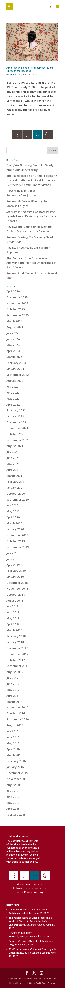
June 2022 (13, 392)
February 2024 (16, 363)
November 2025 (17, 303)
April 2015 (13, 808)
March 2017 (14, 702)
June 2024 (13, 339)
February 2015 (16, 814)
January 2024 (15, 369)
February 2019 (16, 571)
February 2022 (16, 410)
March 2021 (14, 476)
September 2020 (17, 499)
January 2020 (15, 529)
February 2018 (16, 636)
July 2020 (12, 505)
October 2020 (15, 493)
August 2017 (14, 672)
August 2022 (14, 381)
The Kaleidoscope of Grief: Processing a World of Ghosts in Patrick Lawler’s (31, 180)
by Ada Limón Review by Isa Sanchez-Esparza (31, 216)
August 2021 (14, 446)
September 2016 (17, 719)
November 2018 (17, 588)
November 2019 (17, 535)
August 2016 (14, 725)
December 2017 (17, 648)
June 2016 (13, 737)
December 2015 (17, 773)
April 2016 (13, 749)
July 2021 (12, 452)
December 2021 (17, 422)
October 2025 (15, 309)
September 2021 (17, 440)
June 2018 (13, 612)
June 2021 (13, 458)
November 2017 (17, 654)
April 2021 (13, 470)
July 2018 (12, 606)
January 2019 (15, 577)
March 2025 (14, 321)
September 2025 (17, 315)
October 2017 (15, 660)
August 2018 (14, 600)
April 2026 (13, 291)
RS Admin (15, 74)
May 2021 (13, 464)
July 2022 (12, 386)
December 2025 (17, 297)
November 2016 (17, 707)
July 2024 (12, 333)
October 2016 (15, 713)
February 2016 (16, 761)
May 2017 (13, 690)
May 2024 (13, 345)
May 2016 (13, 743)
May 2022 (13, 398)
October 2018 (15, 594)
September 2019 (17, 547)
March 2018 (14, 630)
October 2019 (15, 541)
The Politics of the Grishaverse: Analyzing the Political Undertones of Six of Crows (31, 262)
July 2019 (12, 553)
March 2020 (14, 523)
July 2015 (12, 791)
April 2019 (13, 565)
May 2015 (13, 803)
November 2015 (17, 779)
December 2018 (17, 583)
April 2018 (13, 624)
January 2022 (15, 416)
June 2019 (13, 559)
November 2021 (17, 428)
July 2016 (12, 731)
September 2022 (17, 375)
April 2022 (13, 404)
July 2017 (12, 678)
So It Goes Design (46, 983)
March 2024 (14, 357)
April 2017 (13, 696)
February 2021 (16, 482)
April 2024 (13, 351)
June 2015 (13, 797)
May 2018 (13, 618)
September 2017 (17, 666)
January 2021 (15, 487)
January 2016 (15, 767)
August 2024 (14, 327)
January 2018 (15, 642)
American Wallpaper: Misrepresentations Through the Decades (30, 69)
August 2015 (14, 785)
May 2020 (13, 511)
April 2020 (13, 517)
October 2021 (15, 434)
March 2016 (14, 755)
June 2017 (13, 684)
